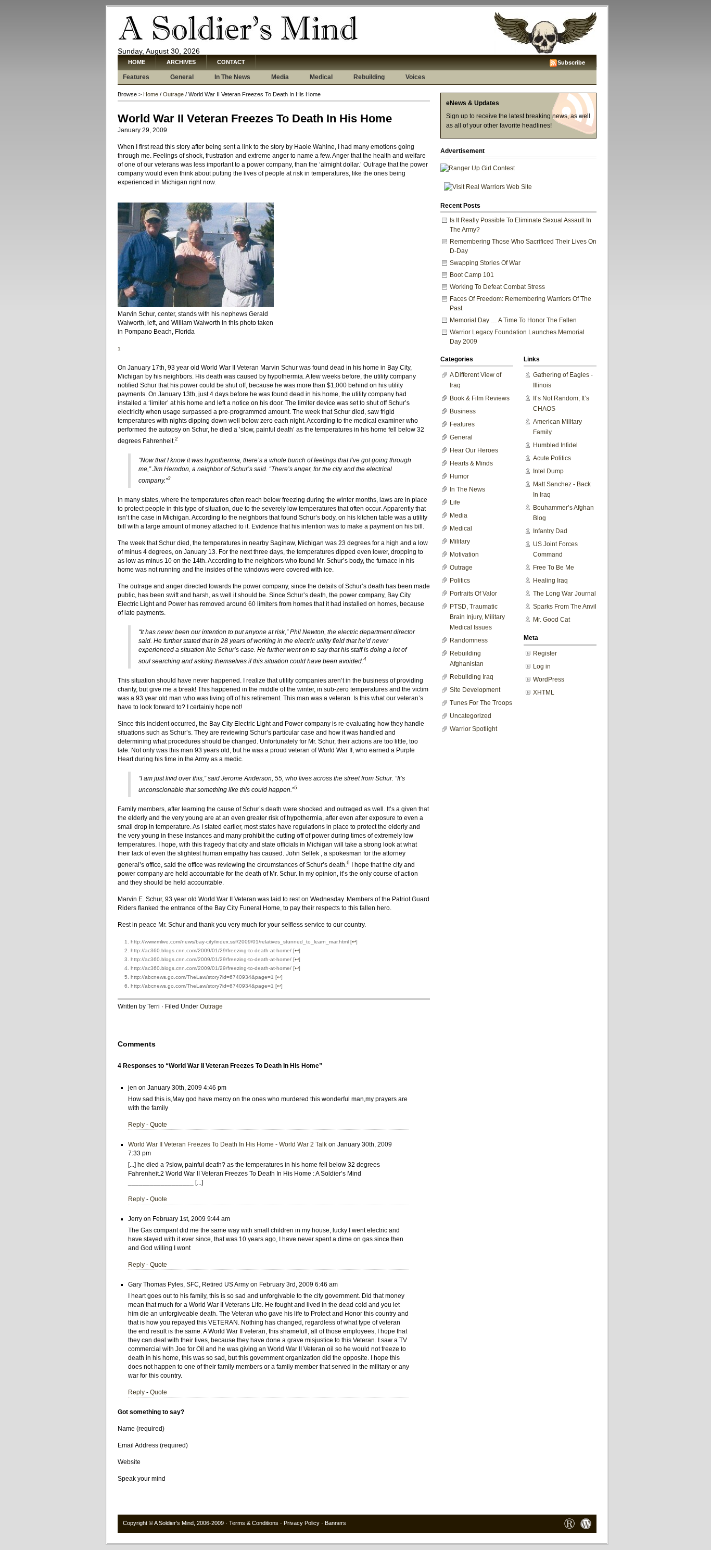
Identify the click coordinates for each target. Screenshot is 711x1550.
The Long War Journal (564, 593)
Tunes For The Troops (481, 703)
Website (129, 1462)
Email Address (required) (153, 1445)
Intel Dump (548, 471)
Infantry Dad (550, 531)
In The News (232, 77)
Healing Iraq (550, 580)
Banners (335, 1523)
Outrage (173, 94)
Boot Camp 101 (472, 275)
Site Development (475, 690)
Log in (542, 666)
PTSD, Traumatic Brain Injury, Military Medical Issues (477, 617)
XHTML (543, 692)
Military (460, 541)
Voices (415, 77)
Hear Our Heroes (474, 450)
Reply (136, 1124)
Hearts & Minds (471, 463)
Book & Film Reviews (480, 398)
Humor (459, 476)
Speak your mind (142, 1478)
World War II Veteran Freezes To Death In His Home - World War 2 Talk (227, 1144)
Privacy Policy (302, 1523)
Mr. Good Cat (551, 619)
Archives (181, 62)
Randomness (469, 640)
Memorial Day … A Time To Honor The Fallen (513, 320)
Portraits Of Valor (473, 593)
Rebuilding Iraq (471, 677)
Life (455, 502)
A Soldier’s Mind (174, 1523)
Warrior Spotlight (473, 729)
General (182, 77)
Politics (460, 580)
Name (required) (141, 1428)
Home (136, 62)
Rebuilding (369, 77)
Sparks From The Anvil (564, 606)
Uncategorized (470, 716)
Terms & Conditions (253, 1523)
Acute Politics (552, 458)
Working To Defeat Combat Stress (497, 287)
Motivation (464, 554)
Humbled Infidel (555, 445)
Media (280, 77)
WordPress (548, 679)
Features (136, 77)
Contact (231, 62)
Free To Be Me (553, 567)
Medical (321, 77)
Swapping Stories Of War (485, 263)
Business (463, 411)
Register (545, 653)
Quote (158, 1124)
